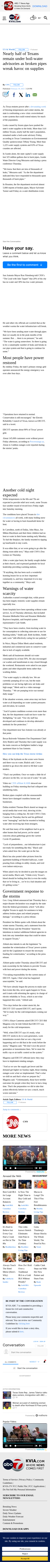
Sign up (42, 1341)
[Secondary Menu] (6, 18)
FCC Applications (36, 1486)
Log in (35, 1341)
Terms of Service (10, 1479)
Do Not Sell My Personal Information (19, 1489)
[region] (25, 1379)
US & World (27, 1099)
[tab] (10, 1362)
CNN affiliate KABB (20, 783)
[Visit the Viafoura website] (41, 1415)
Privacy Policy (25, 1479)
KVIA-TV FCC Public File (15, 1486)
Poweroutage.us (37, 441)
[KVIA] (18, 18)
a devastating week (37, 106)
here (21, 1331)
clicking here (24, 1323)
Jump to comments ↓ (12, 1109)
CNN (7, 85)
